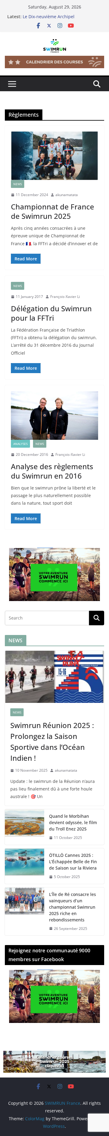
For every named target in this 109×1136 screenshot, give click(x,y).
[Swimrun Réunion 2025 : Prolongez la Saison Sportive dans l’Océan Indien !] (54, 677)
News (17, 184)
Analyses (20, 444)
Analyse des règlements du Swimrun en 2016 (52, 471)
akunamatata (66, 194)
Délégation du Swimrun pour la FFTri (51, 313)
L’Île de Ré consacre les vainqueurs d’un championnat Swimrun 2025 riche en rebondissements (72, 907)
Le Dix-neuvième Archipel (48, 16)
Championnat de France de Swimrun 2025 (52, 211)
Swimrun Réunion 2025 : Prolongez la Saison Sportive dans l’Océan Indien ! (52, 741)
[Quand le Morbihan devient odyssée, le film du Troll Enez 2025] (24, 827)
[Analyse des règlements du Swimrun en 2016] (54, 415)
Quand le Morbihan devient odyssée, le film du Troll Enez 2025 (73, 822)
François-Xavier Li (65, 296)
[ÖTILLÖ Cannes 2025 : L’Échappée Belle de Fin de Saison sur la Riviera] (24, 866)
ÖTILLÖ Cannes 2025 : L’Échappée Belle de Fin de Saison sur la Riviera (73, 861)
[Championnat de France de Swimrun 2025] (54, 156)
